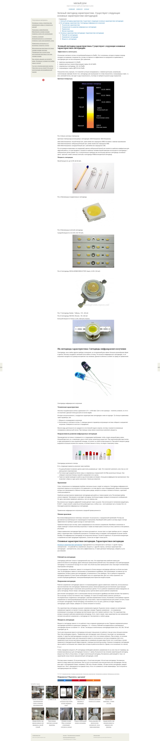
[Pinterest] (79, 680)
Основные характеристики (76, 674)
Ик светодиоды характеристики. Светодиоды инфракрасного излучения (82, 23)
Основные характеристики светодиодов (70, 545)
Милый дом (80, 3)
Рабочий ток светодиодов (70, 35)
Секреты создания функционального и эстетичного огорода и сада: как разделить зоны (43, 38)
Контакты (65, 735)
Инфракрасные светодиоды (113, 674)
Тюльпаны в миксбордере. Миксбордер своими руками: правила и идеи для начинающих (42, 32)
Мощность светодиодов (69, 39)
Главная (72, 9)
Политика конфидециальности (69, 737)
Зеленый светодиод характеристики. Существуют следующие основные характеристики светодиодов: (92, 21)
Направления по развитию (101, 674)
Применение (66, 29)
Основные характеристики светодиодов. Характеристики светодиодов (82, 33)
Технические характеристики (71, 25)
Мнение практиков (67, 31)
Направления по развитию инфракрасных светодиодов (79, 27)
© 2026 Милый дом (36, 735)
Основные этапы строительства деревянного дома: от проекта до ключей (42, 25)
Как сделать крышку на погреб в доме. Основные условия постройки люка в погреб (43, 61)
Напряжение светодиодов (70, 37)
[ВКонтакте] (65, 680)
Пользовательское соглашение (74, 735)
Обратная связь (97, 735)
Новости (79, 9)
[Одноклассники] (93, 680)
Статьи (86, 9)
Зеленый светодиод (66, 674)
